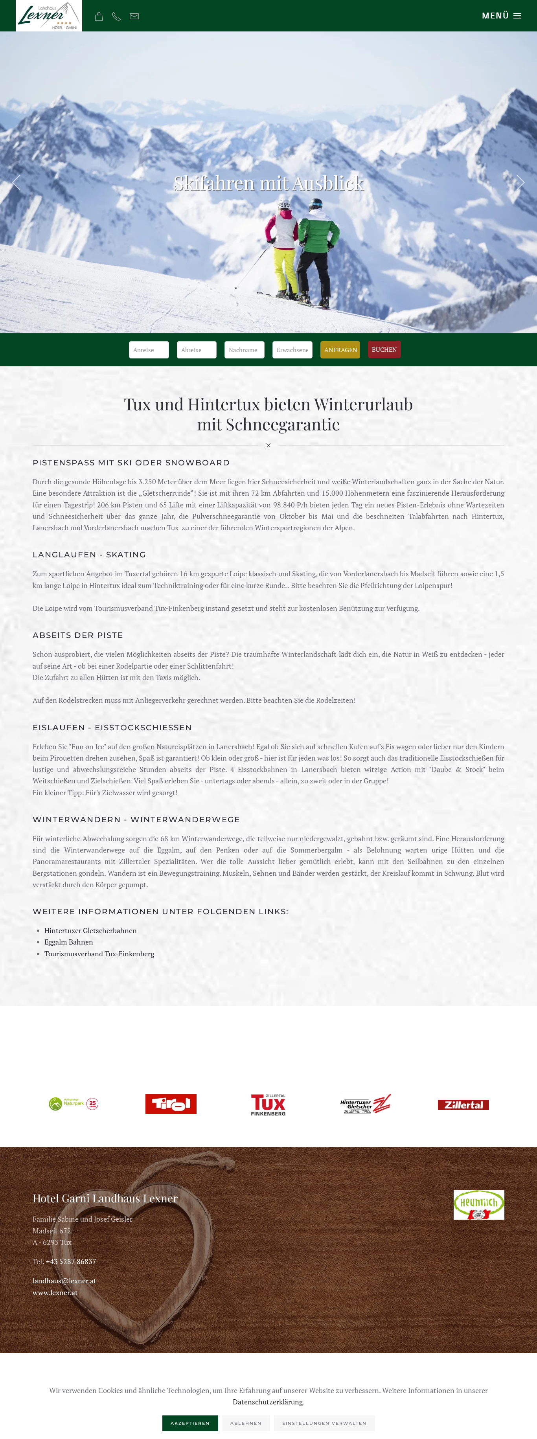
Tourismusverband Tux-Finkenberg (99, 953)
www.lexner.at (55, 1292)
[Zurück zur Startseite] (49, 15)
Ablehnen (246, 1423)
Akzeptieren (190, 1423)
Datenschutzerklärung (268, 1401)
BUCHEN (384, 349)
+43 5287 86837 (71, 1261)
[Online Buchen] (99, 15)
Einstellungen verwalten (324, 1423)
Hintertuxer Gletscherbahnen (90, 930)
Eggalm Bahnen (68, 941)
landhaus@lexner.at (64, 1280)
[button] (502, 15)
